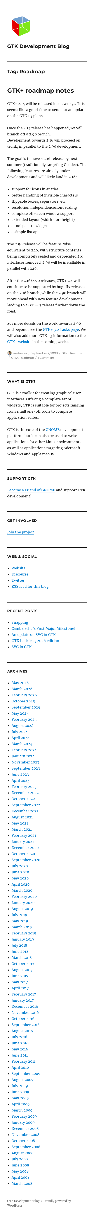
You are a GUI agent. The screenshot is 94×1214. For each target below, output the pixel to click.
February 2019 (24, 933)
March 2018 (22, 957)
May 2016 (20, 1049)
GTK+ (65, 353)
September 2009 (26, 1073)
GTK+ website (19, 342)
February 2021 (24, 835)
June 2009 (20, 1092)
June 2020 (20, 872)
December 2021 (25, 811)
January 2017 (23, 1000)
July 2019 (19, 915)
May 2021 (20, 823)
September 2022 (26, 805)
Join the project (20, 532)
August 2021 (22, 817)
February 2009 (24, 1116)
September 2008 (26, 1147)
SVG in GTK (22, 647)
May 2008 (20, 1171)
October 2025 (23, 701)
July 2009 (20, 1086)
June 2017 (20, 976)
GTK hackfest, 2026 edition (35, 641)
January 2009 (23, 1122)
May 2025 (20, 713)
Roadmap (77, 353)
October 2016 (23, 1018)
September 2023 (26, 768)
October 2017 (23, 963)
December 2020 (25, 847)
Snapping (20, 622)
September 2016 (26, 1025)
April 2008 (21, 1177)
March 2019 (22, 927)
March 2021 (22, 829)
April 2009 (21, 1104)
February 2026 (24, 695)
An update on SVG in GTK (34, 634)
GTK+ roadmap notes (40, 90)
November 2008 (25, 1134)
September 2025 (26, 707)
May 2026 (20, 683)
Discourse (20, 574)
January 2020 (23, 902)
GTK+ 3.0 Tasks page (61, 329)
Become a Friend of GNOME (31, 490)
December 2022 (25, 793)
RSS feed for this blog (30, 586)
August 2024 (22, 725)
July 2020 (20, 866)
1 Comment (46, 357)
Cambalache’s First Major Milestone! (43, 628)
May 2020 (20, 878)
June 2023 (20, 774)
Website (19, 568)
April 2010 (20, 1067)
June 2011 (20, 1055)
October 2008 (23, 1141)
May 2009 (20, 1098)
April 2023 (20, 780)
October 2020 (23, 854)
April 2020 (21, 884)
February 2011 (23, 1061)
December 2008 (25, 1128)
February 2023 (24, 786)
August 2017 (22, 970)
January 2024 (23, 756)
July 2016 (19, 1037)
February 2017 (24, 994)
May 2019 (20, 921)
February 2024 (24, 750)
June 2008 (20, 1165)
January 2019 (23, 939)
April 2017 (20, 988)
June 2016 (20, 1043)
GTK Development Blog (38, 46)
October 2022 (23, 799)
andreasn (20, 353)
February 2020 (24, 896)
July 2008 (20, 1159)
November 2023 (25, 762)
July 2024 (20, 731)
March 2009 (22, 1110)
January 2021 (23, 841)
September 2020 (26, 860)
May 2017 (20, 982)
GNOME (52, 429)
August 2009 (23, 1079)
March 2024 (22, 744)
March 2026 (22, 689)
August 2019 (22, 909)
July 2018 (19, 945)
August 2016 (22, 1031)
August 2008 (22, 1153)
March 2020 (22, 890)
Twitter (18, 580)
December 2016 (25, 1006)
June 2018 (20, 951)
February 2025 (24, 719)
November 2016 (25, 1012)
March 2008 (22, 1183)
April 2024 (21, 738)
